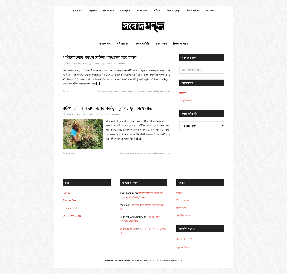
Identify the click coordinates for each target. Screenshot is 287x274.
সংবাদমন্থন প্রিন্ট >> (185, 238)
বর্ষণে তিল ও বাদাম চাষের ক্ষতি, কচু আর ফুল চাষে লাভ (107, 108)
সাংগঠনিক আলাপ (183, 215)
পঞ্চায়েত (118, 91)
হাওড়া (168, 153)
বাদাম (149, 153)
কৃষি (127, 153)
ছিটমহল (182, 93)
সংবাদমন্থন (143, 27)
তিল (142, 153)
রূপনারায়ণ (162, 153)
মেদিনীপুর (156, 91)
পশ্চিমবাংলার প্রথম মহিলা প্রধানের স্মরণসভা (99, 57)
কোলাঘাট (104, 91)
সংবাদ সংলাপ (181, 208)
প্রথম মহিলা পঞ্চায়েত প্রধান (143, 91)
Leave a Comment (115, 63)
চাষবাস (132, 153)
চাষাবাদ (137, 153)
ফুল (145, 153)
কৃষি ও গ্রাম (70, 153)
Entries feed (70, 200)
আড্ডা (178, 192)
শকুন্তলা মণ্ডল (165, 91)
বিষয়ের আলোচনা (183, 200)
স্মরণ (68, 91)
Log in (66, 192)
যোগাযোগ (163, 260)
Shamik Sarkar (128, 228)
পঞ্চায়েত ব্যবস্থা (127, 91)
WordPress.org (72, 215)
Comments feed (72, 208)
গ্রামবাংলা (111, 91)
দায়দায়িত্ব (170, 260)
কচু (124, 153)
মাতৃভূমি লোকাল (185, 100)
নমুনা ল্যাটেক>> (183, 247)
